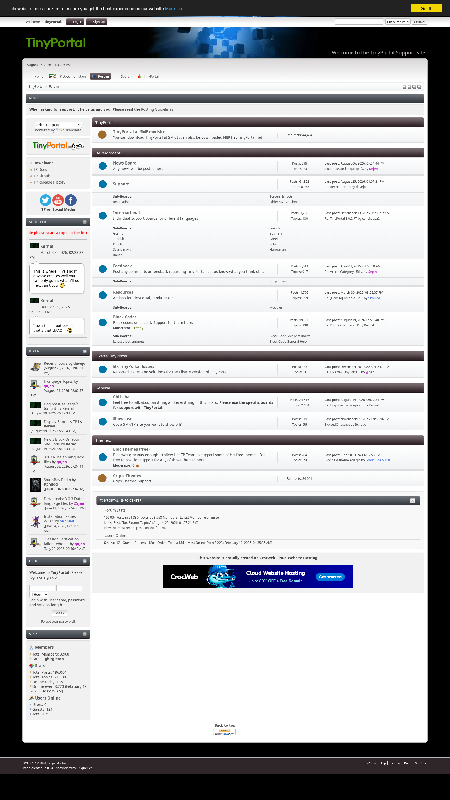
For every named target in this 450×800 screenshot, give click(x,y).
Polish (274, 244)
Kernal (46, 246)
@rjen (49, 385)
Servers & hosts (281, 196)
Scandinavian (123, 249)
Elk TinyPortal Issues (133, 366)
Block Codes (125, 316)
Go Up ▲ (421, 763)
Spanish (276, 233)
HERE (228, 137)
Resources (123, 292)
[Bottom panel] (419, 87)
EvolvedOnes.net (337, 424)
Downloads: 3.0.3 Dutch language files (64, 501)
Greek (274, 239)
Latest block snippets (129, 341)
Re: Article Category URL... (343, 271)
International (126, 212)
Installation (121, 202)
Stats (33, 634)
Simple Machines (58, 763)
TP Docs (39, 169)
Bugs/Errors (279, 281)
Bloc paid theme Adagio (342, 460)
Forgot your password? (58, 621)
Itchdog (51, 484)
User (33, 561)
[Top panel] (409, 87)
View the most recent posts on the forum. (135, 528)
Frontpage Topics (58, 381)
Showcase (122, 418)
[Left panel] (404, 87)
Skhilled (67, 521)
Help (383, 763)
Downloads (42, 162)
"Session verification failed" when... (61, 541)
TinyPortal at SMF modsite (139, 131)
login (33, 577)
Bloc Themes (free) (131, 449)
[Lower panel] (414, 87)
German (119, 233)
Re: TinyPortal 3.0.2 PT (340, 218)
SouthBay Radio (57, 479)
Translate (73, 130)
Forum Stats (115, 510)
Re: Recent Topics (337, 187)
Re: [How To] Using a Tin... (343, 298)
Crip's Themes (127, 475)
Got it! (427, 8)
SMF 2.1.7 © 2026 (34, 763)
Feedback (122, 265)
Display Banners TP (60, 421)
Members (44, 647)
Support (121, 183)
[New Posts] (103, 166)
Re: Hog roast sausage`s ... (344, 405)
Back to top (225, 725)
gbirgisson (212, 517)
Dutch (117, 244)
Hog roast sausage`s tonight (61, 406)
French (275, 228)
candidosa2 (371, 218)
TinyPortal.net (250, 137)
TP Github (41, 175)
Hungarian (278, 249)
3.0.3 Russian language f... (344, 169)
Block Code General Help (288, 341)
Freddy (137, 328)
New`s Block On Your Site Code (61, 441)
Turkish (118, 239)
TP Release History (48, 182)
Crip (135, 465)
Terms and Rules (400, 763)
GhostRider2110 (378, 460)
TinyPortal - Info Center (120, 500)
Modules (276, 307)
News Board (125, 163)
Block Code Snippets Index (290, 336)
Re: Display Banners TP (341, 325)
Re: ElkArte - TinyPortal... (342, 372)
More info (174, 8)
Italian (117, 255)
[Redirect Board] (103, 135)
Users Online (48, 698)
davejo (79, 363)
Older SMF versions (284, 202)
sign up (50, 577)
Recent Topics (55, 363)
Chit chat (122, 396)
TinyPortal (369, 763)
